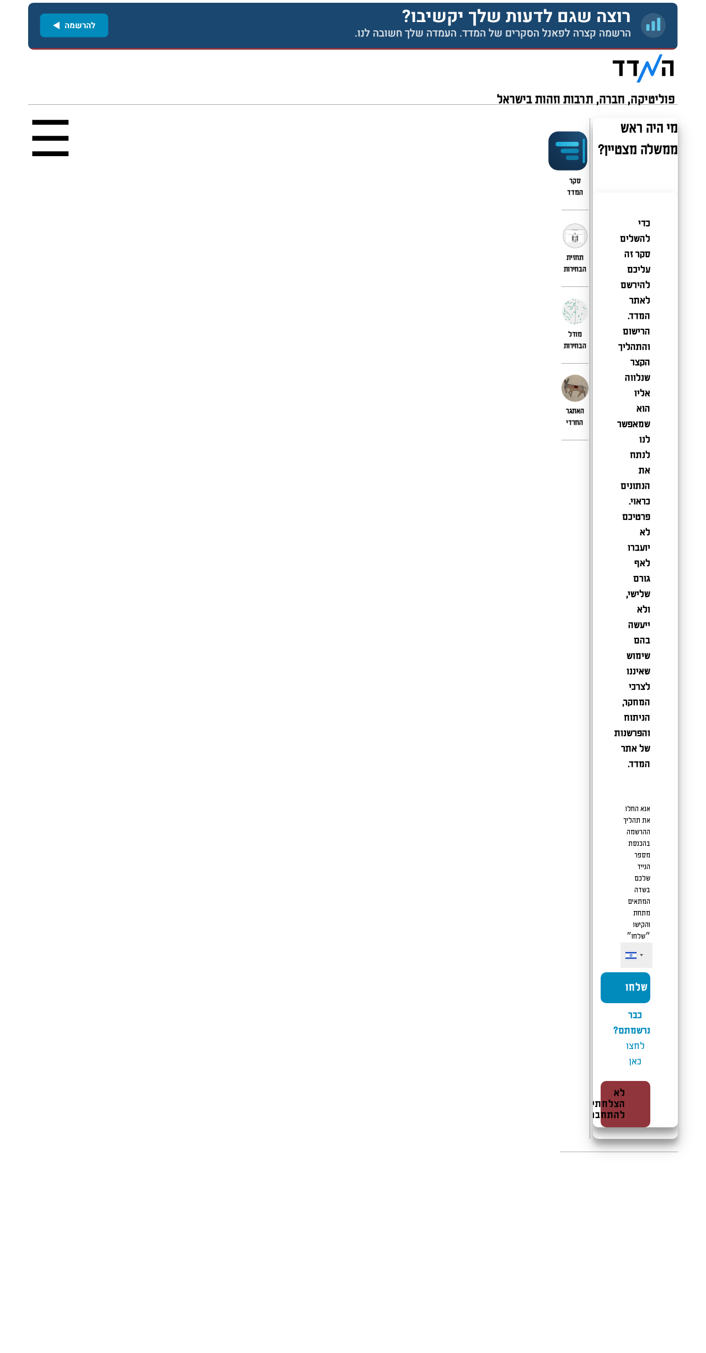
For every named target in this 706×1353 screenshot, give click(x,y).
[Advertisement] (353, 1252)
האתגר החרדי (575, 417)
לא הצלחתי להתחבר (607, 1104)
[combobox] (633, 955)
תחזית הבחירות (575, 264)
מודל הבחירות (575, 340)
